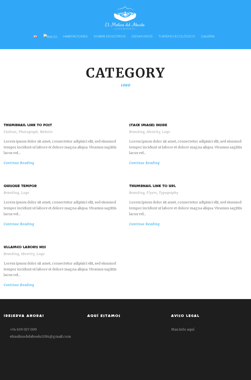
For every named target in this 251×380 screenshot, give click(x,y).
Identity (153, 132)
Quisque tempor (20, 186)
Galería (207, 36)
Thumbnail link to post (28, 125)
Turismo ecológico (177, 36)
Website (46, 132)
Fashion (10, 132)
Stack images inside (148, 125)
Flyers (152, 193)
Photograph (28, 132)
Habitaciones (75, 36)
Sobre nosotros (110, 36)
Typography (168, 193)
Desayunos (142, 36)
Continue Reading (19, 163)
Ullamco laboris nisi (25, 247)
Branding (137, 132)
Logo (166, 132)
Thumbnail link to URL (152, 186)
